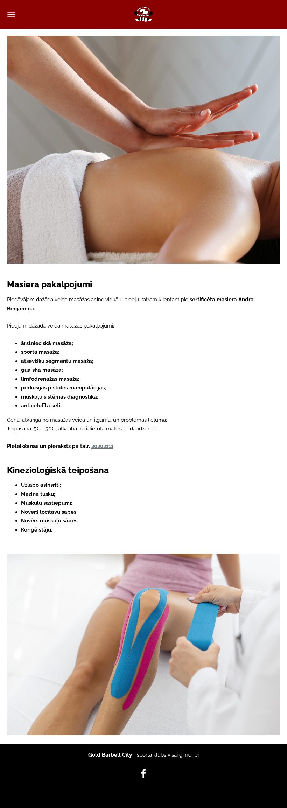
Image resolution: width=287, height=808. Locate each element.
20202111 (102, 446)
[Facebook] (143, 773)
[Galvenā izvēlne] (11, 14)
